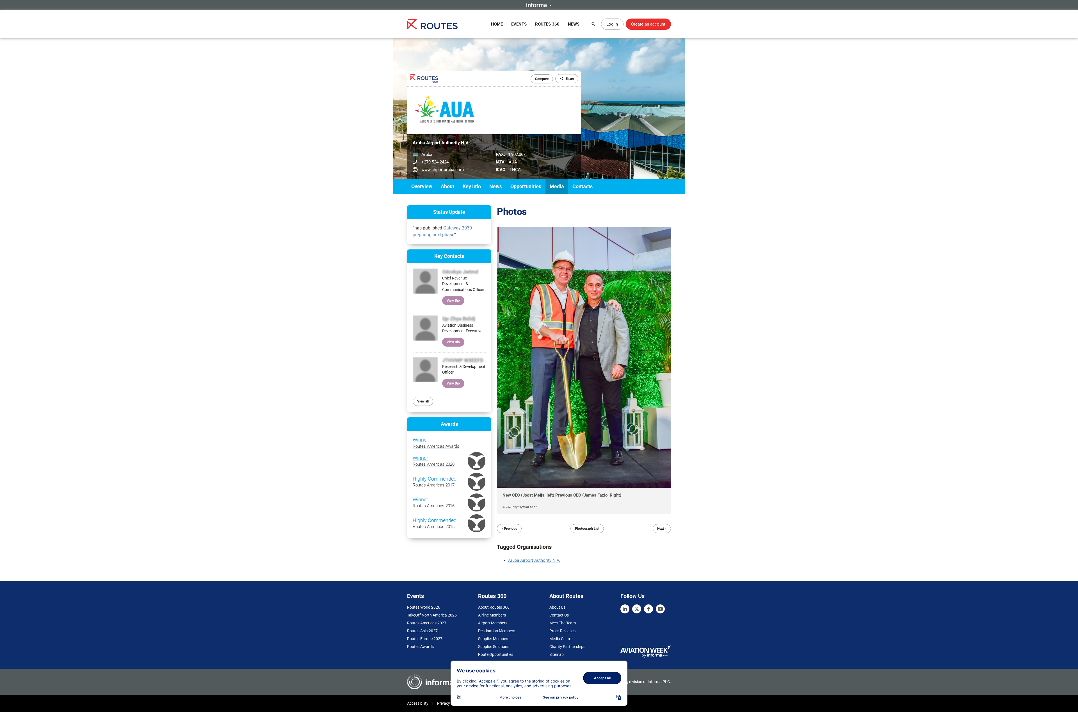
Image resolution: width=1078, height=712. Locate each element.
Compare (542, 79)
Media (557, 186)
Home (497, 24)
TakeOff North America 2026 (432, 615)
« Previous (509, 529)
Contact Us (559, 615)
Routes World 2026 (423, 607)
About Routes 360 (494, 607)
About (447, 186)
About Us (557, 607)
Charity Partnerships (567, 646)
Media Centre (560, 638)
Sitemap (556, 654)
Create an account (648, 24)
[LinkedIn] (624, 608)
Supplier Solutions (493, 646)
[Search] (593, 24)
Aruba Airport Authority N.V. (534, 560)
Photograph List (587, 529)
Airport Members (492, 623)
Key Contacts (449, 256)
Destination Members (496, 631)
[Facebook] (648, 608)
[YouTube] (660, 608)
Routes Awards (420, 646)
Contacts (582, 186)
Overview (421, 186)
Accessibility (417, 703)
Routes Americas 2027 (426, 623)
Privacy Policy (449, 703)
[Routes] (432, 24)
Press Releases (562, 631)
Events (519, 24)
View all (423, 401)
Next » (661, 529)
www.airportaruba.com (442, 169)
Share (569, 79)
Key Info (472, 186)
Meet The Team (562, 623)
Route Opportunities (495, 654)
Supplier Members (493, 638)
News (573, 24)
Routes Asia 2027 (422, 631)
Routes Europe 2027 (424, 638)
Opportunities (525, 186)
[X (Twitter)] (636, 608)
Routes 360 (547, 24)
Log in (612, 24)
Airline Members (492, 615)
